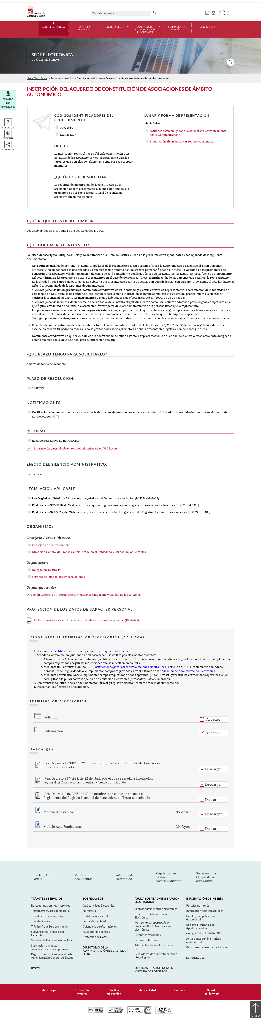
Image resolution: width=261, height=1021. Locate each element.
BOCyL (35, 968)
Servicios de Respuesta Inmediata (51, 940)
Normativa (89, 910)
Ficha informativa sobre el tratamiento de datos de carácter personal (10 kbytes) (86, 620)
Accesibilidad (147, 990)
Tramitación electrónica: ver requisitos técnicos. (182, 141)
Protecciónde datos (82, 991)
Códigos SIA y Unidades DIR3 (204, 933)
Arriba (255, 1015)
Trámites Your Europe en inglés (50, 926)
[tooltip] (207, 12)
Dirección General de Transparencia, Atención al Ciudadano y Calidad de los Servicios (89, 552)
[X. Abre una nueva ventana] (230, 62)
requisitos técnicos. (115, 651)
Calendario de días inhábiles (100, 926)
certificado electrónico (69, 651)
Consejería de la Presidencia (50, 545)
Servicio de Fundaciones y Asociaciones (58, 577)
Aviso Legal (49, 990)
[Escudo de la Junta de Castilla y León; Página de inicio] (36, 16)
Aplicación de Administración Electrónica (187, 671)
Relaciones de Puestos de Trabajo (206, 947)
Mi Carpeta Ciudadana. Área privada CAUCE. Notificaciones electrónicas (154, 926)
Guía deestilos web (212, 991)
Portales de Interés (197, 905)
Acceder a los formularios (8, 103)
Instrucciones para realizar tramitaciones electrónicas (130, 667)
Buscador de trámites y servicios (50, 905)
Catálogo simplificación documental (200, 917)
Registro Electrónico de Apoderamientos (200, 926)
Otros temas (226, 13)
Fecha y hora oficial (94, 921)
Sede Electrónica (53, 27)
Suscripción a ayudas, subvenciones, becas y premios (49, 947)
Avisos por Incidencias (96, 931)
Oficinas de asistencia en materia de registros (154, 969)
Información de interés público (204, 910)
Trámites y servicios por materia (50, 910)
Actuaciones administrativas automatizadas (203, 940)
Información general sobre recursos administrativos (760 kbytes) (75, 448)
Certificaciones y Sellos (97, 916)
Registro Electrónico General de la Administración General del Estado (52, 956)
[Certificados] (164, 1013)
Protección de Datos (95, 936)
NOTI (55, 416)
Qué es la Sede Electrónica (99, 905)
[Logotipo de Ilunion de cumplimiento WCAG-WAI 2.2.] (139, 1013)
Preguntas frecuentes (148, 934)
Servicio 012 (207, 27)
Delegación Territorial (46, 570)
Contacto (180, 990)
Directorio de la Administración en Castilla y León (105, 951)
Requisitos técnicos (146, 940)
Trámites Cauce (40, 921)
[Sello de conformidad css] (96, 1012)
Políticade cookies (114, 991)
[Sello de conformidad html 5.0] (115, 1012)
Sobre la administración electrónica (156, 908)
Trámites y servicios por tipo (48, 916)
